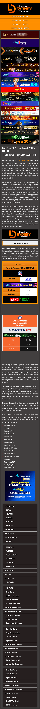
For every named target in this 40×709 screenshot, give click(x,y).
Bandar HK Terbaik (12, 693)
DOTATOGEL (10, 506)
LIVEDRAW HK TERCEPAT (20, 16)
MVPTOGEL (9, 526)
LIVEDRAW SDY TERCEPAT (20, 24)
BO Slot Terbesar (12, 705)
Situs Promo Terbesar (13, 656)
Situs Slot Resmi (11, 670)
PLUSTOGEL (10, 578)
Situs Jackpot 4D (11, 674)
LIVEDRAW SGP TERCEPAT (20, 20)
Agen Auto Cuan (11, 641)
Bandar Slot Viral (11, 637)
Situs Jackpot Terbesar (14, 645)
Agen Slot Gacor (11, 678)
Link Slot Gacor (11, 697)
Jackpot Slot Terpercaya (14, 664)
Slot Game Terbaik (12, 682)
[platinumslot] (20, 486)
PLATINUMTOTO (11, 537)
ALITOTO (9, 574)
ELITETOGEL (10, 529)
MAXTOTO (9, 551)
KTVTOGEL (9, 514)
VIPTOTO (9, 541)
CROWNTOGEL (11, 559)
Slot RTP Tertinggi (12, 701)
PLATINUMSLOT (11, 555)
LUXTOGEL (9, 570)
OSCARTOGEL (10, 563)
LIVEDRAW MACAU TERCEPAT (20, 28)
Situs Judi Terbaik (12, 600)
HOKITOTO (9, 588)
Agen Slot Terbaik (12, 648)
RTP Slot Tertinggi (12, 685)
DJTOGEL (9, 510)
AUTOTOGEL (10, 522)
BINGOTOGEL (10, 567)
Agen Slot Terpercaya (13, 611)
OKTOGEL (9, 518)
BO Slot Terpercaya (12, 596)
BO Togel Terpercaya (13, 604)
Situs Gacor (10, 592)
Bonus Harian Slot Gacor (14, 623)
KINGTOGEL (10, 582)
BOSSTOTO (9, 547)
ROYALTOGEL (10, 533)
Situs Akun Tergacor (13, 615)
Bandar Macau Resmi (13, 660)
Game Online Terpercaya (14, 689)
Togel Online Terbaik (13, 633)
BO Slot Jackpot (11, 619)
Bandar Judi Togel (12, 652)
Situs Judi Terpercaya (13, 607)
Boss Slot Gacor (11, 629)
